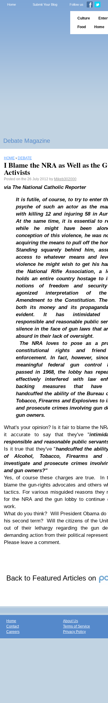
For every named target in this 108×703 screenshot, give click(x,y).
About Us (70, 621)
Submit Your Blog (45, 4)
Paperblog (33, 22)
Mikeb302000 (65, 179)
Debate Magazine (26, 140)
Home (11, 4)
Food (81, 27)
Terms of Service (76, 626)
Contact (12, 626)
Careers (13, 632)
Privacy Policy (74, 632)
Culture (83, 18)
